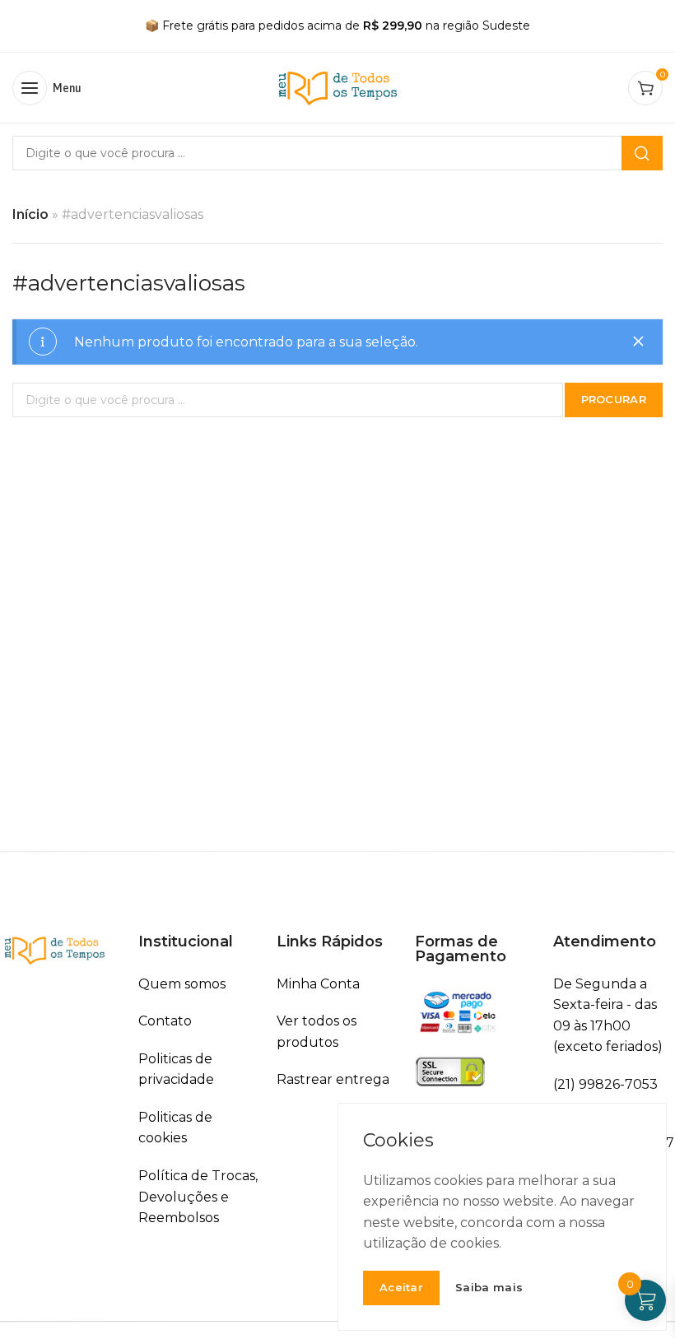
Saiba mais (489, 1287)
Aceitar (401, 1287)
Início (30, 214)
